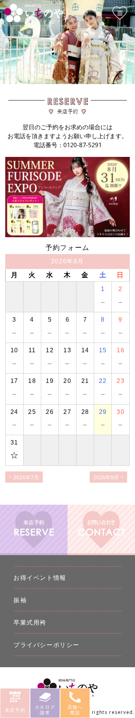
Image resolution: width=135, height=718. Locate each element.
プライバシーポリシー (47, 645)
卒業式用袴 (30, 622)
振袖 (20, 600)
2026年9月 (106, 477)
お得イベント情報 (40, 577)
